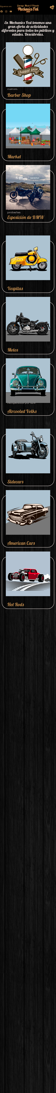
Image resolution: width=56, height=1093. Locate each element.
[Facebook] (1, 11)
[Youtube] (10, 11)
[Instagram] (6, 11)
